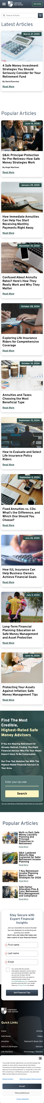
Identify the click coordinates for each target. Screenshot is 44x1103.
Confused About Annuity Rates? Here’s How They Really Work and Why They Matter (21, 283)
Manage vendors (7, 1079)
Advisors (39, 1047)
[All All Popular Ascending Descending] (40, 15)
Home (3, 1031)
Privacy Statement (22, 1099)
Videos (40, 1036)
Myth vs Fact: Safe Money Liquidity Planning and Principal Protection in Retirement (29, 838)
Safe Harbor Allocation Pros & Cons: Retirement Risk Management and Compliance (29, 892)
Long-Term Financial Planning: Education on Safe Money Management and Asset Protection (20, 632)
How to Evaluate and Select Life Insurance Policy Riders (21, 455)
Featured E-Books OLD (33, 1041)
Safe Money (6, 1036)
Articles (39, 1031)
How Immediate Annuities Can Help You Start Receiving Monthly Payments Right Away (20, 222)
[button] (40, 1058)
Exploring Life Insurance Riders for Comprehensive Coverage (20, 342)
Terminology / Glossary (33, 1052)
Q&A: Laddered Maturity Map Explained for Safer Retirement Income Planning (30, 857)
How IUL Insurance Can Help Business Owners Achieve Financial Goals (19, 573)
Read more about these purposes (31, 1079)
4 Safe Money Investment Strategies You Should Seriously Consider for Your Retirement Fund (21, 71)
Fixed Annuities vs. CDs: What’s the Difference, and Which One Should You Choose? (21, 514)
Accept (22, 1086)
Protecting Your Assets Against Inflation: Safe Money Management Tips (20, 691)
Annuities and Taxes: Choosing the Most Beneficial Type (17, 399)
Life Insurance (7, 1052)
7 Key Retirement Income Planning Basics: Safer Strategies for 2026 (30, 874)
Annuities (5, 1041)
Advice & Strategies (9, 1047)
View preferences (22, 1093)
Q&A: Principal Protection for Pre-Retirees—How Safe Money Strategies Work (21, 159)
